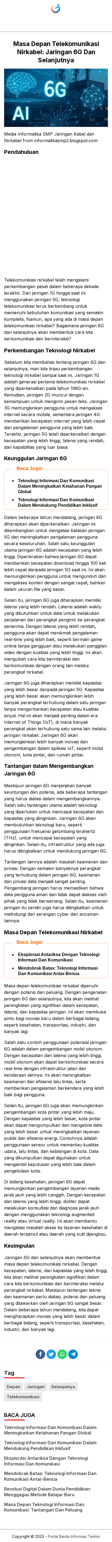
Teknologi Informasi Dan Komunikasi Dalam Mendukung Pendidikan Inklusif (50, 1445)
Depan (13, 1386)
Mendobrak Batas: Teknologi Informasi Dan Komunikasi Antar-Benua (50, 1476)
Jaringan (36, 1386)
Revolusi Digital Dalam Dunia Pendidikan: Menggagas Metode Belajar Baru (47, 1491)
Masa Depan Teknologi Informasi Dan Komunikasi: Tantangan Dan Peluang (44, 1507)
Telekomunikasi (23, 1396)
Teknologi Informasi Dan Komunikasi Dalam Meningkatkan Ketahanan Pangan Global (60, 486)
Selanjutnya (63, 1386)
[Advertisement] (56, 216)
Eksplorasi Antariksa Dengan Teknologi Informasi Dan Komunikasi (46, 1461)
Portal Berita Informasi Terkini (74, 1536)
